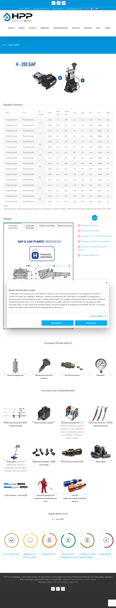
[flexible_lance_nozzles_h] (44, 445)
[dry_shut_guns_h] (15, 406)
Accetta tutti (91, 323)
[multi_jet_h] (15, 445)
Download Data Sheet (89, 225)
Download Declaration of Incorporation (95, 241)
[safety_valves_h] (72, 359)
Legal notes (66, 579)
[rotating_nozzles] (100, 445)
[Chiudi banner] (106, 283)
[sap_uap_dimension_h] (38, 240)
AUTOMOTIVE (11, 554)
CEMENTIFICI (48, 554)
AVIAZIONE (105, 554)
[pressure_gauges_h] (100, 359)
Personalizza (56, 323)
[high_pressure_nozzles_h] (72, 445)
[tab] (12, 226)
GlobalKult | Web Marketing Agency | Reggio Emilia (62, 582)
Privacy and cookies (77, 579)
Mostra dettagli (97, 316)
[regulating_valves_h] (15, 359)
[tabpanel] (38, 279)
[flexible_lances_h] (16, 478)
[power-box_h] (72, 406)
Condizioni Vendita (90, 579)
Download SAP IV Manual (90, 231)
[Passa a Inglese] (86, 9)
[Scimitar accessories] (75, 478)
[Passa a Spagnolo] (96, 9)
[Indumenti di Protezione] (45, 478)
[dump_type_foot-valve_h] (44, 406)
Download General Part (89, 255)
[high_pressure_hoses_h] (100, 406)
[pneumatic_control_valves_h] (44, 359)
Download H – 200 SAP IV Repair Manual (96, 236)
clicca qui (29, 302)
